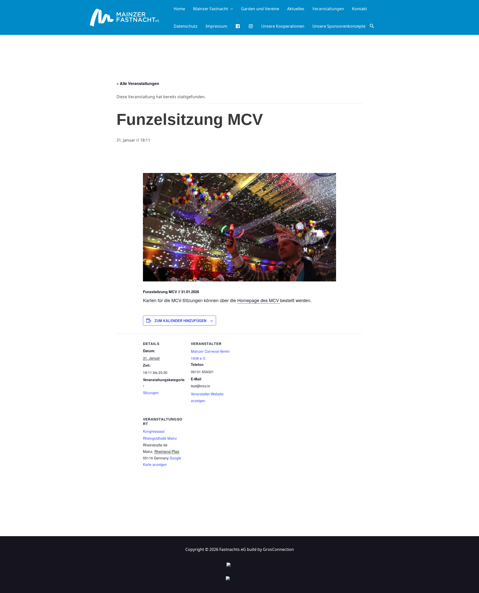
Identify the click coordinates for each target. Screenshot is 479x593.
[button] (371, 26)
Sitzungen (151, 392)
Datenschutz (186, 26)
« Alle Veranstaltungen (138, 83)
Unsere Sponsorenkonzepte (338, 26)
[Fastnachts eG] (127, 17)
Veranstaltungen (328, 8)
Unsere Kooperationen (282, 26)
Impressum (216, 26)
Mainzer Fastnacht (210, 8)
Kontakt (359, 8)
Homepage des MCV (258, 300)
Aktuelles (295, 8)
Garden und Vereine (260, 8)
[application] (230, 8)
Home (179, 8)
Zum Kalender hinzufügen (180, 320)
